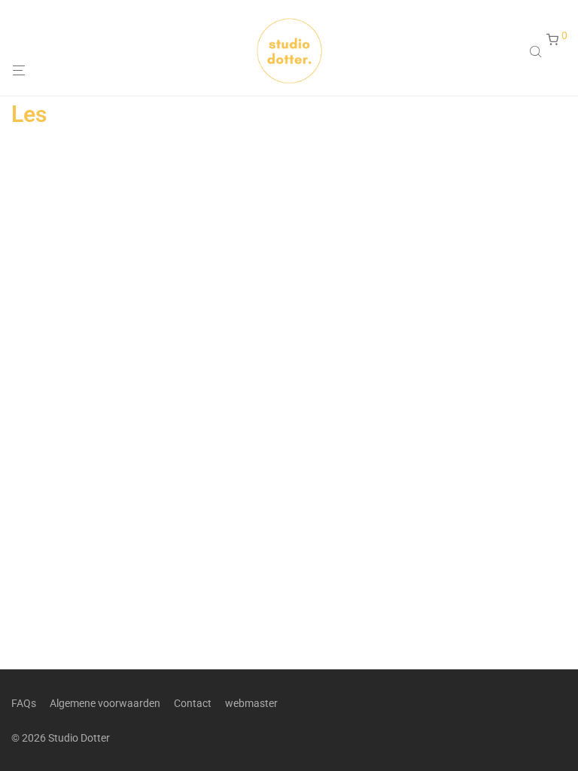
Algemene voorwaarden (105, 703)
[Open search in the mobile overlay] (537, 51)
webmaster (251, 703)
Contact (192, 703)
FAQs (23, 703)
